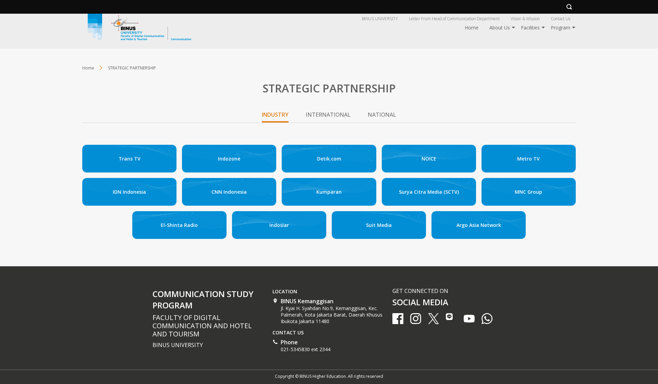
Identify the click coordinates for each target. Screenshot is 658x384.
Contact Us (560, 19)
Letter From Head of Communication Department (454, 19)
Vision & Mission (525, 19)
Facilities (530, 27)
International (328, 114)
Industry (275, 114)
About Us (499, 27)
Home (471, 27)
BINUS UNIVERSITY (380, 19)
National (382, 114)
